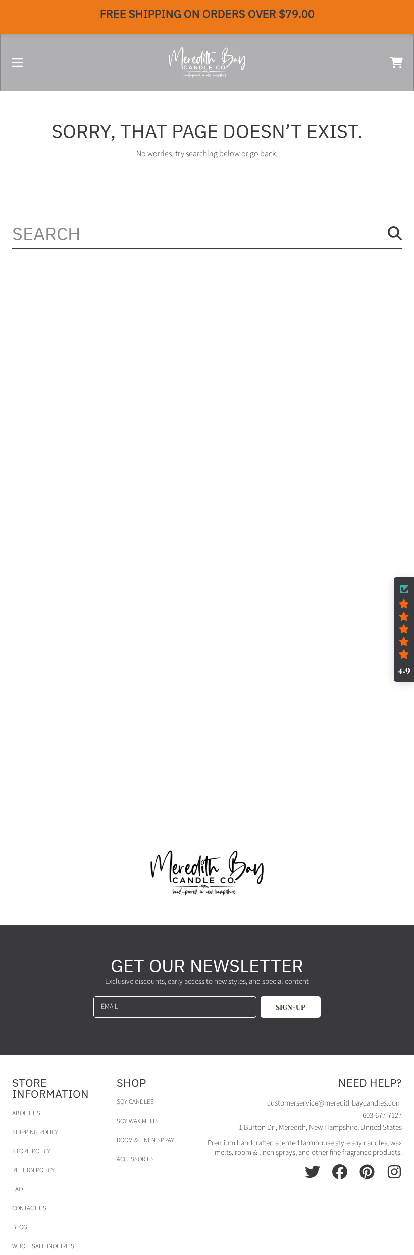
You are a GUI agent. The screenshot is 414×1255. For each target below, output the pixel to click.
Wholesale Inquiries (43, 1246)
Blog (19, 1227)
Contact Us (29, 1208)
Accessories (135, 1159)
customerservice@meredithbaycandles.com (334, 1103)
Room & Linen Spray (145, 1140)
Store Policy (31, 1151)
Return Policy (33, 1170)
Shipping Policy (35, 1132)
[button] (18, 63)
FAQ (17, 1189)
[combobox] (207, 233)
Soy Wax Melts (138, 1121)
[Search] (395, 233)
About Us (26, 1113)
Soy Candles (135, 1102)
